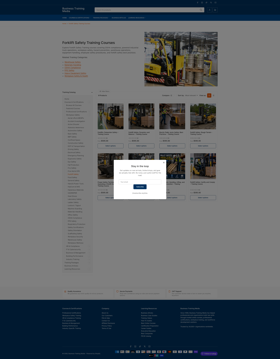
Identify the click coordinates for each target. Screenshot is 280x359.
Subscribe (140, 187)
